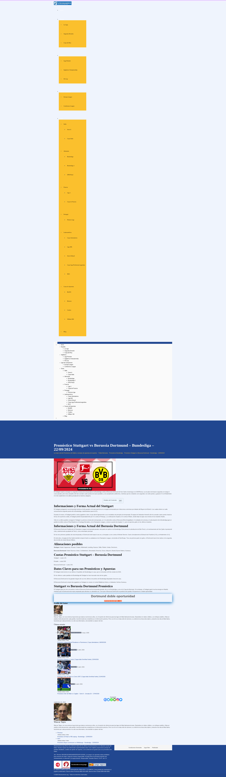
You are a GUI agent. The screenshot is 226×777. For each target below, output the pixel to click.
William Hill (70, 319)
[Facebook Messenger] (120, 699)
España (62, 19)
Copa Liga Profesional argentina (76, 265)
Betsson (69, 301)
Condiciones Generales (135, 747)
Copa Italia (70, 138)
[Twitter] (108, 699)
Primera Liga (70, 220)
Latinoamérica (68, 232)
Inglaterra (62, 55)
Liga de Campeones (65, 91)
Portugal (66, 214)
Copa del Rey (67, 43)
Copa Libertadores (72, 238)
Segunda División (68, 34)
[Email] (114, 699)
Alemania (66, 151)
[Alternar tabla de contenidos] (119, 500)
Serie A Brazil (71, 256)
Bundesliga (70, 156)
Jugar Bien (147, 747)
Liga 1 (69, 192)
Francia (66, 187)
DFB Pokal (70, 174)
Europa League (68, 97)
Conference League (69, 106)
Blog (65, 331)
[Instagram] (117, 699)
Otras (61, 118)
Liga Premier (67, 61)
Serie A (69, 129)
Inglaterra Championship (70, 70)
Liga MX (69, 247)
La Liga (66, 24)
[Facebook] (105, 699)
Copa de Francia (71, 201)
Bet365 (69, 292)
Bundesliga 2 (70, 165)
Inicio (61, 10)
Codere (69, 310)
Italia (65, 124)
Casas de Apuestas (69, 286)
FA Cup (66, 79)
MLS (68, 274)
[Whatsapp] (111, 699)
